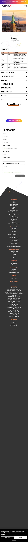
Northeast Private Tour (14, 313)
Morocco (14, 254)
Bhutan (14, 202)
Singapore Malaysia (14, 217)
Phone (6, 145)
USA (14, 277)
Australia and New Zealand (14, 272)
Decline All (7, 537)
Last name (5, 139)
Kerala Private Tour (14, 310)
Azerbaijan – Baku (14, 251)
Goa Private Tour (14, 302)
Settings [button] (14, 540)
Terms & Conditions (14, 325)
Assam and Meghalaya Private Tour (14, 290)
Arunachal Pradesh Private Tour (14, 289)
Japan (14, 207)
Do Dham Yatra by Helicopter (14, 301)
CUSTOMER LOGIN (23, 1)
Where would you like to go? (11, 163)
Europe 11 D (14, 236)
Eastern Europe (14, 243)
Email (6, 151)
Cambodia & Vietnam (14, 204)
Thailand (14, 222)
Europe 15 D (14, 231)
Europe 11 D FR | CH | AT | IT (14, 237)
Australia (14, 269)
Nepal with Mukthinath (14, 214)
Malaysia (14, 208)
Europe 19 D (14, 228)
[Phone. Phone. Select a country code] (4, 148)
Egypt (14, 255)
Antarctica (14, 283)
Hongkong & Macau (14, 205)
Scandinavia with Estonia (14, 242)
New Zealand (14, 270)
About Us (14, 321)
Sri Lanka (14, 220)
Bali (14, 201)
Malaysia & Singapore (14, 210)
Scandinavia (14, 240)
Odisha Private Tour (14, 314)
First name (5, 133)
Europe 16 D (14, 229)
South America (14, 278)
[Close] (26, 531)
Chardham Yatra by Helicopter (14, 296)
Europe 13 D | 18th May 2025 (14, 234)
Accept (20, 537)
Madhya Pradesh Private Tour (14, 311)
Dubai (14, 252)
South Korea (14, 219)
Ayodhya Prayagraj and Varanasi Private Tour (14, 292)
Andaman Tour (14, 287)
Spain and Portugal (14, 239)
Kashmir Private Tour (14, 308)
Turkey (14, 257)
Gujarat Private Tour (14, 304)
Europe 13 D (14, 233)
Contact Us (14, 322)
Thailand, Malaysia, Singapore (14, 223)
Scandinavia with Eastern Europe (14, 246)
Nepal (14, 213)
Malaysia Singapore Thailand (14, 211)
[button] (26, 6)
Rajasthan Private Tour (14, 316)
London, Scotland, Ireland (14, 245)
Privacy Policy (14, 324)
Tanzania (14, 264)
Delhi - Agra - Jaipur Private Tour (14, 299)
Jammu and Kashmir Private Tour (14, 307)
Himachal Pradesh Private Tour (14, 305)
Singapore (14, 216)
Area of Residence (7, 157)
